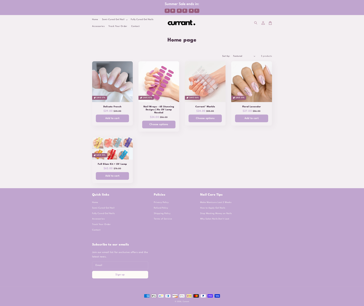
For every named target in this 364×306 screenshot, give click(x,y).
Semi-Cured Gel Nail (103, 208)
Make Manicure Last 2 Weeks (215, 202)
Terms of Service (163, 219)
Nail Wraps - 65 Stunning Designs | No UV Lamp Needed (158, 110)
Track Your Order (101, 224)
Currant (186, 301)
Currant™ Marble (205, 107)
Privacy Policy (161, 202)
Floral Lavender (251, 107)
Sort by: (226, 56)
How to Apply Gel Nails (212, 208)
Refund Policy (161, 208)
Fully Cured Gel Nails (103, 213)
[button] (256, 23)
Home (95, 202)
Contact (96, 230)
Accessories (98, 219)
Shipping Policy (162, 213)
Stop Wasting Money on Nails (216, 213)
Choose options (158, 124)
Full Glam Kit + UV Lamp (112, 164)
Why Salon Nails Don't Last (214, 219)
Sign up (120, 274)
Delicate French (112, 107)
